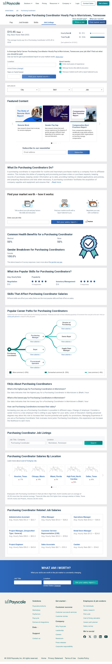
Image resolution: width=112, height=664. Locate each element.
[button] (11, 22)
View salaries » (35, 342)
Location (50, 440)
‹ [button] (12, 123)
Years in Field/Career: (15, 72)
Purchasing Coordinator (28, 10)
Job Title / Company (17, 440)
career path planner (13, 316)
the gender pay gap (55, 262)
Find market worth (97, 22)
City (22, 90)
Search (93, 443)
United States (9, 10)
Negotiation (12, 282)
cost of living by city (28, 461)
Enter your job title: (14, 218)
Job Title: (17, 578)
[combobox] (31, 65)
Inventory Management (65, 282)
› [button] (99, 123)
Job (17, 10)
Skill (54, 90)
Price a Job (79, 22)
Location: (10, 61)
